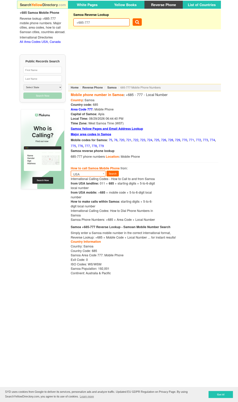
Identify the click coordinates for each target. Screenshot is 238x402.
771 (191, 139)
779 (101, 145)
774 (212, 139)
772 (198, 139)
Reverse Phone (163, 4)
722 (135, 139)
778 (94, 145)
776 (80, 145)
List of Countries (202, 4)
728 (170, 139)
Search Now (42, 95)
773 (205, 139)
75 (110, 139)
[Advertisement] (144, 56)
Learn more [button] (87, 396)
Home (75, 87)
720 (121, 139)
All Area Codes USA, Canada (40, 41)
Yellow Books (125, 4)
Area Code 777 (82, 109)
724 (149, 139)
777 (87, 145)
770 (184, 139)
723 (142, 139)
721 (128, 139)
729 (177, 139)
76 (115, 139)
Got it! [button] (221, 394)
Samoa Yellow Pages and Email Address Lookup (107, 128)
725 (156, 139)
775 (73, 145)
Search (113, 173)
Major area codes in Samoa (91, 134)
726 (163, 139)
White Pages (87, 4)
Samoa (112, 87)
